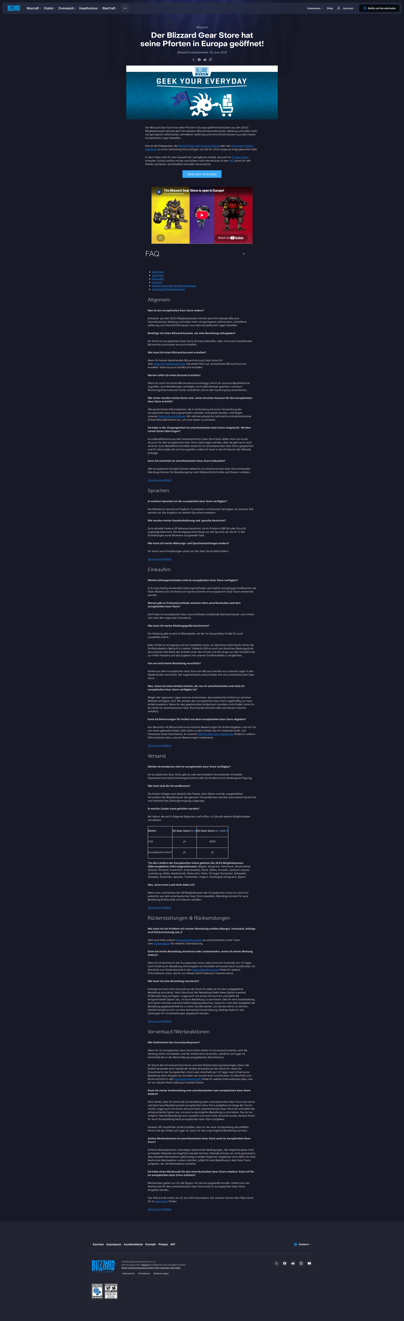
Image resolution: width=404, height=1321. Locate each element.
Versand (157, 282)
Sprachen (157, 275)
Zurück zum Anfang (159, 480)
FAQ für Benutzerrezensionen (216, 734)
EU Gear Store (240, 157)
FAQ (231, 160)
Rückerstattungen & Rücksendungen (174, 285)
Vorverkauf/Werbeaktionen (168, 289)
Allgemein (158, 272)
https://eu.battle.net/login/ (170, 364)
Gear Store (161, 1201)
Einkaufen (158, 279)
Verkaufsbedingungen (188, 940)
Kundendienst (162, 943)
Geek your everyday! (202, 174)
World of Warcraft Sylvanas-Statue (198, 146)
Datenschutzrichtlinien (171, 416)
